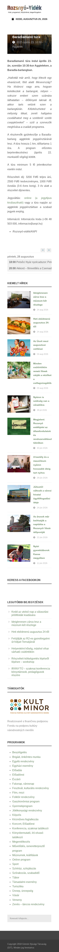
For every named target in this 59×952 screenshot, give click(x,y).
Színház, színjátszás (24, 868)
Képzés (16, 815)
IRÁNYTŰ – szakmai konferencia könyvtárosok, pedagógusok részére (30, 672)
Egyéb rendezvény (23, 761)
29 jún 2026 (42, 478)
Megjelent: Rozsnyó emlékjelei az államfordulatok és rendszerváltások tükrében (42, 431)
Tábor (15, 877)
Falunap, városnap (23, 783)
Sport (15, 864)
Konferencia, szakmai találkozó (30, 828)
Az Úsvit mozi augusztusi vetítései (40, 345)
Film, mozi (18, 792)
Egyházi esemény (22, 765)
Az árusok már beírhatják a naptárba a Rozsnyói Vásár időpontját (42, 524)
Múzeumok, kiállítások (25, 855)
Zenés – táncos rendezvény (28, 904)
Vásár (15, 895)
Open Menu (48, 9)
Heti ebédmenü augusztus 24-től (41, 322)
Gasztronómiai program (25, 801)
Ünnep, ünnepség (22, 890)
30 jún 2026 (42, 448)
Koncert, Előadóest (23, 823)
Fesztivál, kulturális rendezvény (30, 788)
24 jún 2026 (42, 508)
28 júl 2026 (42, 410)
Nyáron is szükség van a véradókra (41, 401)
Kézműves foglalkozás (25, 819)
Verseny (17, 899)
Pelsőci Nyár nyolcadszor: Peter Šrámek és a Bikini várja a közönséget (30, 262)
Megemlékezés (21, 841)
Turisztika (17, 886)
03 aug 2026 (42, 388)
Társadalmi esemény (24, 882)
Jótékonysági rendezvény (27, 810)
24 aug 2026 (42, 310)
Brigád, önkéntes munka (26, 757)
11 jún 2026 (42, 563)
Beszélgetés (19, 752)
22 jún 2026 (42, 537)
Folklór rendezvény (23, 797)
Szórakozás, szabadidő (25, 873)
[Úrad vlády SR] (29, 705)
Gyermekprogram (22, 806)
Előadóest (18, 774)
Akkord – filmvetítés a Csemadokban (30, 268)
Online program (21, 859)
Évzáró (16, 779)
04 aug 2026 (42, 354)
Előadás (17, 770)
